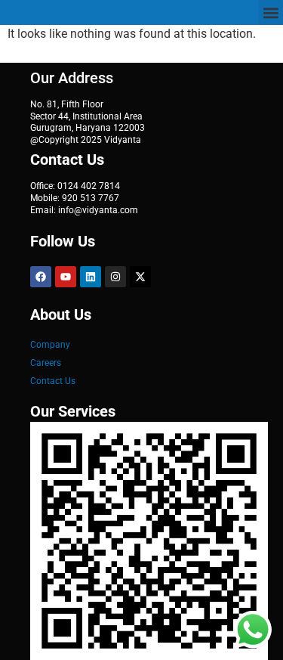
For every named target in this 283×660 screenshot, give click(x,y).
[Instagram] (115, 276)
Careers (45, 363)
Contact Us (52, 381)
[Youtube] (65, 276)
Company (50, 344)
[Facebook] (40, 276)
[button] (270, 12)
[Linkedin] (90, 276)
